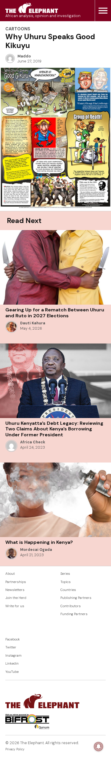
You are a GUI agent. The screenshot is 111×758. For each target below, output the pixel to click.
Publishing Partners (75, 598)
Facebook (12, 639)
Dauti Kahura (32, 323)
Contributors (70, 606)
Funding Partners (74, 614)
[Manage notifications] (98, 746)
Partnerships (15, 582)
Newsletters (15, 590)
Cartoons (17, 29)
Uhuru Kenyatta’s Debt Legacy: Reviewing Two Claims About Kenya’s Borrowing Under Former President (54, 429)
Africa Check (32, 442)
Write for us (14, 606)
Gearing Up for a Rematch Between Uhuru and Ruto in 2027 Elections (54, 312)
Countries (68, 590)
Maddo (24, 56)
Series (65, 574)
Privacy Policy (15, 749)
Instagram (13, 655)
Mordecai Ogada (36, 549)
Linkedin (12, 663)
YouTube (12, 672)
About (10, 574)
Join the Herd (15, 598)
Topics (65, 582)
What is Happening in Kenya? (39, 542)
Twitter (10, 647)
